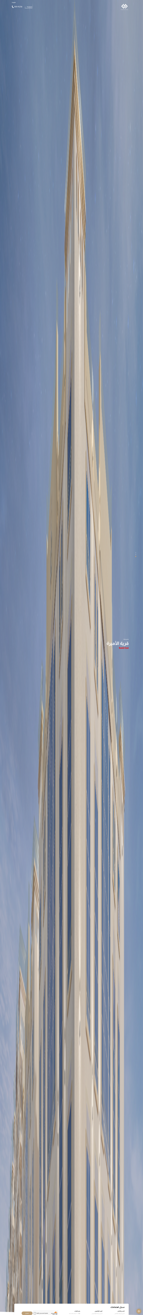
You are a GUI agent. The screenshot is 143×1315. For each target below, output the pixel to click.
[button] (135, 552)
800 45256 (18, 7)
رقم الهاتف (77, 1311)
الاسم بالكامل (121, 1311)
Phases (29, 7)
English (14, 2)
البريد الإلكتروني (98, 1311)
